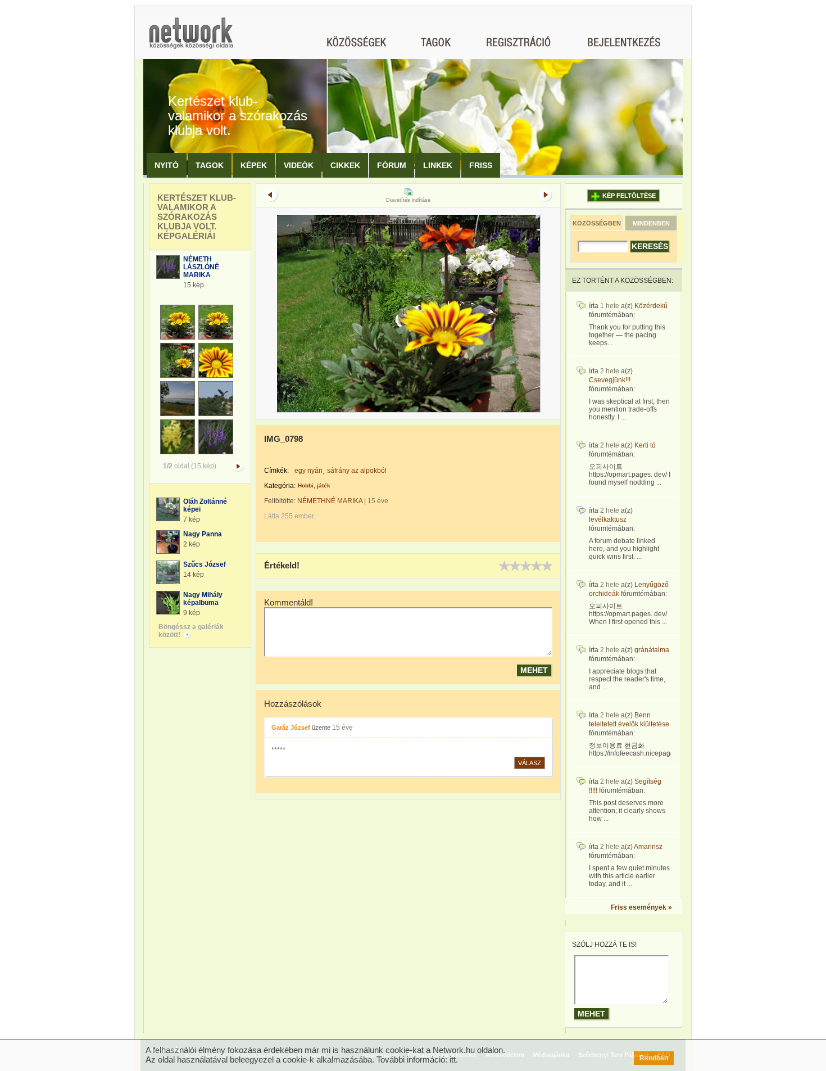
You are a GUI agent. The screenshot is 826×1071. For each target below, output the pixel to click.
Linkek (437, 165)
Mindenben (651, 223)
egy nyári (308, 471)
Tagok (210, 165)
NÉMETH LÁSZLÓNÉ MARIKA (201, 267)
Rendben (653, 1058)
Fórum (391, 165)
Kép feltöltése (629, 195)
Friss (480, 165)
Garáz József (290, 727)
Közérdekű (651, 306)
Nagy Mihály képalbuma (203, 599)
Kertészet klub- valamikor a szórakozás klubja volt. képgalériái (196, 217)
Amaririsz (648, 847)
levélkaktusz (608, 519)
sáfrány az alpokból (357, 471)
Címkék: (276, 471)
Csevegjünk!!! (609, 380)
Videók (299, 165)
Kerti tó (645, 445)
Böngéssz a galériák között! (191, 631)
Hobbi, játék (314, 485)
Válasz (529, 763)
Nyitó (167, 165)
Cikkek (345, 165)
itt (453, 1059)
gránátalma (651, 650)
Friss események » (641, 907)
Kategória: (280, 486)
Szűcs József (204, 564)
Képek (253, 165)
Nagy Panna (202, 534)
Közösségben (597, 223)
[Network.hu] (191, 38)
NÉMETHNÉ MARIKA (329, 501)
